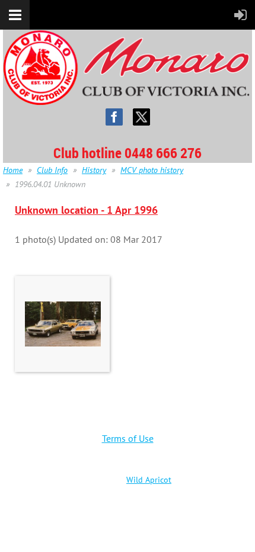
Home (13, 170)
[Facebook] (114, 117)
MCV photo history (151, 170)
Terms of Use (128, 438)
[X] (141, 117)
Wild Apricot (148, 479)
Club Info (52, 170)
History (94, 170)
